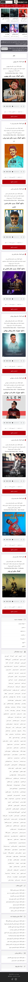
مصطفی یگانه (11, 853)
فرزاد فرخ (24, 798)
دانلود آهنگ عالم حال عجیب (18, 440)
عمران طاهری (8, 792)
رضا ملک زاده (17, 734)
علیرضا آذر (24, 785)
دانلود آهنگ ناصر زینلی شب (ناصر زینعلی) (15, 944)
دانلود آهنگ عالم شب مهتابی (17, 378)
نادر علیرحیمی (23, 870)
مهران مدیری (23, 863)
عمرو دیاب (24, 795)
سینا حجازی (10, 758)
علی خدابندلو (23, 778)
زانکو (10, 737)
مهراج (11, 866)
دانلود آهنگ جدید (19, 128)
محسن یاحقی (15, 832)
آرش (16, 656)
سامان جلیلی (5, 741)
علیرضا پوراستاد (17, 785)
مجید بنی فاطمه (8, 822)
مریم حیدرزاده (6, 846)
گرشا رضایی (8, 809)
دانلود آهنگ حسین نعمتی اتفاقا (17, 890)
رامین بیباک (8, 727)
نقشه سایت (6, 6)
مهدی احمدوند (23, 856)
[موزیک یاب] (20, 2)
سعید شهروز (10, 744)
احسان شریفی (16, 669)
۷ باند (24, 656)
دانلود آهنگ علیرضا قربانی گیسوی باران (16, 938)
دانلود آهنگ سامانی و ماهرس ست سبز (16, 893)
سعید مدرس (9, 748)
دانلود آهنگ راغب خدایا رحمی (18, 961)
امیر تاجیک (11, 683)
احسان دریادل (23, 669)
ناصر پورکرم (16, 870)
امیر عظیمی (23, 690)
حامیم (24, 717)
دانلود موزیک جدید (21, 447)
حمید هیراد (16, 724)
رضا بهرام (19, 731)
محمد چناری (7, 836)
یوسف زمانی (10, 880)
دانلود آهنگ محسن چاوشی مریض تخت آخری (14, 933)
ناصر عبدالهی (23, 873)
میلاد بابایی (23, 866)
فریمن (9, 802)
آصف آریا (11, 663)
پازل (4, 703)
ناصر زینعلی (9, 870)
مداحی (8, 6)
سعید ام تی (16, 744)
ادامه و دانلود (14, 116)
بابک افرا (18, 697)
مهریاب (17, 863)
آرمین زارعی (23, 663)
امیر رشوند (18, 687)
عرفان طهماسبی (13, 775)
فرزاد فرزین (17, 798)
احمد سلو (17, 673)
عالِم (14, 56)
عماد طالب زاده (16, 792)
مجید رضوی (23, 826)
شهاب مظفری (23, 771)
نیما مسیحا (7, 873)
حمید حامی (8, 720)
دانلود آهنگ (20, 76)
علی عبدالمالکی (9, 778)
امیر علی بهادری (16, 690)
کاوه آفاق (10, 805)
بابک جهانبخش (12, 697)
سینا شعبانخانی (8, 761)
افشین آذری (10, 676)
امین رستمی (17, 693)
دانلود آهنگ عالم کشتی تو (18, 254)
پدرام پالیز (13, 707)
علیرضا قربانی (23, 792)
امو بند (15, 680)
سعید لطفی (16, 748)
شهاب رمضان (11, 768)
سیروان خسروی (7, 754)
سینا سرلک (16, 761)
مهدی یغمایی (16, 860)
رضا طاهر (24, 734)
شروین (24, 768)
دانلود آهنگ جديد (18, 66)
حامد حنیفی (13, 714)
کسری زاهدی (23, 809)
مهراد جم (10, 860)
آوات (7, 663)
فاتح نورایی (9, 795)
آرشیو (23, 646)
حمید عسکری (23, 724)
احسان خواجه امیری (8, 666)
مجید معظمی (9, 826)
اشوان (16, 676)
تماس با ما (2, 6)
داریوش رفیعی (9, 724)
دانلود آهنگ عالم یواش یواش (17, 316)
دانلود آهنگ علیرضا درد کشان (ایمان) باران (15, 902)
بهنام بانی (24, 703)
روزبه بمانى (23, 737)
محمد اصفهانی (23, 836)
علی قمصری (23, 781)
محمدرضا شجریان (22, 843)
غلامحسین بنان (17, 795)
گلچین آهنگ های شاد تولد (14, 812)
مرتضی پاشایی (14, 846)
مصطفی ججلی (18, 853)
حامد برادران (19, 714)
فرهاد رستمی (23, 802)
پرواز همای (7, 707)
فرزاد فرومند (11, 798)
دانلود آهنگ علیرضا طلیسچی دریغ (17, 947)
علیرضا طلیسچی (22, 788)
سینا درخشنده (23, 761)
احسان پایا (16, 666)
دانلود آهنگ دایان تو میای (19, 905)
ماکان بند (11, 815)
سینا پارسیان (16, 758)
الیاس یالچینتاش (22, 680)
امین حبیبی (10, 693)
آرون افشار (17, 663)
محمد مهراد (10, 839)
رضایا (7, 734)
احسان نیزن (8, 669)
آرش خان (7, 656)
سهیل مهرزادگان (22, 765)
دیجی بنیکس (18, 727)
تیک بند (7, 710)
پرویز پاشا (24, 710)
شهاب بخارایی (18, 768)
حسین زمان (23, 720)
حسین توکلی (10, 717)
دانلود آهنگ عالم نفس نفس (18, 189)
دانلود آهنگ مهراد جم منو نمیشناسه (17, 936)
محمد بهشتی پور (14, 836)
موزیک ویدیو (16, 6)
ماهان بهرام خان (22, 819)
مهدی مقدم (8, 856)
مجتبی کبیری (7, 819)
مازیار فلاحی (23, 815)
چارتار (24, 714)
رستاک (24, 731)
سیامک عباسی (22, 754)
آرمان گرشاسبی (15, 659)
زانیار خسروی (23, 741)
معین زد (5, 853)
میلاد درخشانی (16, 866)
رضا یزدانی (11, 734)
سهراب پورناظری (15, 751)
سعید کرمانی (23, 748)
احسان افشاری (23, 666)
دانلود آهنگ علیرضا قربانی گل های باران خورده (14, 924)
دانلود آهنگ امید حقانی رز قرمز (18, 911)
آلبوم (23, 642)
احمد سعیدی (23, 673)
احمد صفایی (10, 673)
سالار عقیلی (16, 741)
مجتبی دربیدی (14, 819)
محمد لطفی (16, 839)
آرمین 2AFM (8, 659)
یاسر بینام (24, 880)
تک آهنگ (23, 6)
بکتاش (24, 700)
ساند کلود (10, 976)
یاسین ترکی (17, 880)
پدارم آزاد (19, 707)
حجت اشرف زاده (18, 717)
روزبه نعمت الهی (16, 737)
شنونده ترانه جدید (21, 69)
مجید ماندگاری (16, 826)
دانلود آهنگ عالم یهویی (19, 62)
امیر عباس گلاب (10, 687)
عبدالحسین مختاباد (22, 775)
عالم (13, 66)
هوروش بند (15, 877)
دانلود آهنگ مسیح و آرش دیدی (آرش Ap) (15, 921)
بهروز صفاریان (11, 700)
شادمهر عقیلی (14, 765)
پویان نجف (12, 710)
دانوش (24, 727)
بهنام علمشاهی (10, 703)
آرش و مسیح (23, 659)
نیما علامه (13, 873)
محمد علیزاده (23, 839)
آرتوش (20, 656)
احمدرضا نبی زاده (22, 676)
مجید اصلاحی (16, 822)
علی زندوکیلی (16, 778)
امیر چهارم (23, 687)
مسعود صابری (15, 849)
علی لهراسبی (16, 781)
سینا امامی (23, 758)
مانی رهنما (5, 815)
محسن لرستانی (22, 832)
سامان (11, 741)
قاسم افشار (23, 805)
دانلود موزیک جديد (20, 564)
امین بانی (24, 693)
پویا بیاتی (18, 710)
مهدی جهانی (15, 856)
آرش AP (12, 656)
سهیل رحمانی (8, 751)
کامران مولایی (16, 805)
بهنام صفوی (17, 703)
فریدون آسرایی (15, 802)
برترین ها (12, 6)
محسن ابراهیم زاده (22, 829)
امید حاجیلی (17, 683)
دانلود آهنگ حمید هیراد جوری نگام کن (16, 958)
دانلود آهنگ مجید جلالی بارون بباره (17, 899)
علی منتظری (9, 781)
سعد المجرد (23, 744)
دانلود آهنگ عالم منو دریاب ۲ (17, 123)
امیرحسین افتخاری (7, 690)
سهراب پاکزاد (23, 751)
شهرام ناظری (15, 771)
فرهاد (6, 798)
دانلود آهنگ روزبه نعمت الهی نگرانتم (16, 927)
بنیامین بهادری (18, 700)
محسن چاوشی (13, 829)
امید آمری (11, 680)
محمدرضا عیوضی (22, 846)
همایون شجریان (22, 877)
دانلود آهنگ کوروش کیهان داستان (17, 908)
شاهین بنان (7, 765)
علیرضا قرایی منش (13, 788)
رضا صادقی (8, 731)
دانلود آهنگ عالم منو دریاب (18, 498)
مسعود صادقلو (8, 849)
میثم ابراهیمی (11, 863)
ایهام (6, 693)
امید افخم (24, 683)
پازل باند (24, 707)
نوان (18, 873)
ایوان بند (24, 697)
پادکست (19, 6)
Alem (17, 73)
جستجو (3, 2)
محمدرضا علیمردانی (13, 843)
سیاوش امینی (15, 754)
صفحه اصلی (27, 6)
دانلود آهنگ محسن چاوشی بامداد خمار (16, 941)
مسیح (24, 853)
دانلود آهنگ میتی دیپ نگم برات (17, 896)
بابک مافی (5, 697)
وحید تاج (9, 877)
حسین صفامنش (16, 720)
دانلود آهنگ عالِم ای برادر (19, 557)
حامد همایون (6, 714)
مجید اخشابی (23, 822)
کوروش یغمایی (15, 809)
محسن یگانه (7, 832)
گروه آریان (23, 812)
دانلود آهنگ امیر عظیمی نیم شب (17, 930)
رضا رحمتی (14, 731)
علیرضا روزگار (9, 785)
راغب (13, 727)
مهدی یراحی (23, 860)
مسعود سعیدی (22, 849)
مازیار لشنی (16, 815)
